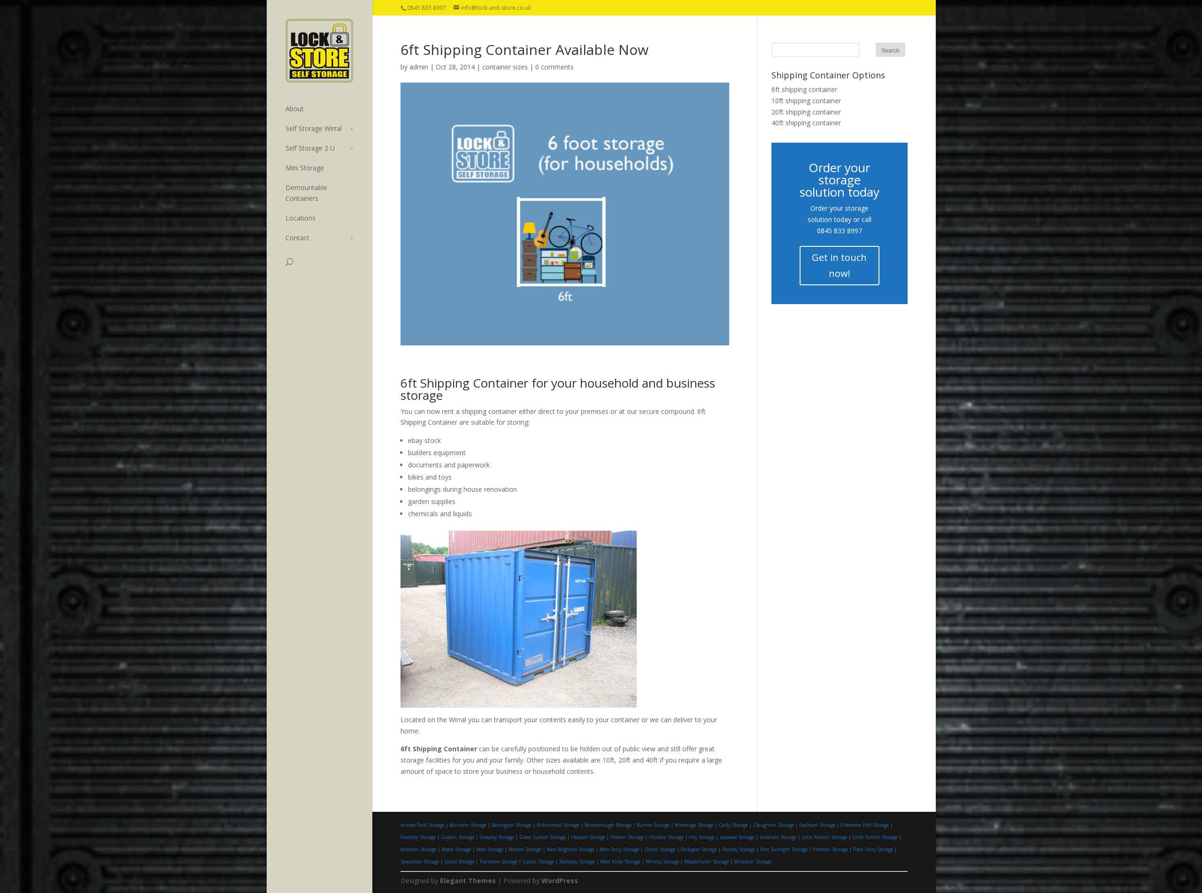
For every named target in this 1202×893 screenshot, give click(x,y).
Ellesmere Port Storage (864, 825)
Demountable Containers (306, 193)
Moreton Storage (418, 849)
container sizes (505, 66)
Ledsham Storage (778, 837)
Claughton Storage (773, 825)
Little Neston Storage (824, 837)
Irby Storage (702, 837)
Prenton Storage (830, 849)
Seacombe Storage (420, 861)
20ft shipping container (806, 111)
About (294, 108)
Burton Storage (653, 825)
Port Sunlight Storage (784, 849)
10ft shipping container (806, 100)
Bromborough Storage (608, 825)
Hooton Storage (627, 837)
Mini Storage (304, 167)
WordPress (559, 880)
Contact (297, 237)
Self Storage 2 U (310, 148)
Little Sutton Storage (875, 837)
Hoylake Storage (666, 837)
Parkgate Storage (699, 849)
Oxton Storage (660, 849)
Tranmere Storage (498, 861)
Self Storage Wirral (313, 128)
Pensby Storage (738, 849)
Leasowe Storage (737, 837)
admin (418, 66)
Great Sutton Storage (542, 837)
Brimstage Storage (694, 825)
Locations (300, 218)
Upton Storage (538, 861)
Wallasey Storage (577, 861)
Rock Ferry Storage (873, 849)
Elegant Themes (468, 880)
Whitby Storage (662, 861)
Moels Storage (456, 849)
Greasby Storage (496, 837)
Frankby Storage (418, 837)
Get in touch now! (839, 265)
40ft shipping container (806, 122)
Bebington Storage (512, 825)
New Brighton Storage (570, 849)
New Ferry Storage (619, 849)
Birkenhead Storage (558, 825)
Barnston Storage (467, 825)
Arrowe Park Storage (422, 825)
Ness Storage (489, 849)
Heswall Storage (588, 837)
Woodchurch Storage (706, 861)
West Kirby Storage (620, 861)
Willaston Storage (752, 861)
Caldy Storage (733, 825)
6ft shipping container (804, 89)
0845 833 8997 (839, 230)
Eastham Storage (817, 825)
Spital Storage (459, 861)
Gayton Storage (457, 837)
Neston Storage (525, 849)
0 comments (554, 66)
